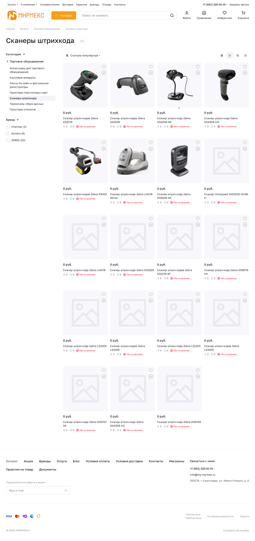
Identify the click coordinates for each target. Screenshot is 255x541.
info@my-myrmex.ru (202, 474)
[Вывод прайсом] (245, 55)
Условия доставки (129, 461)
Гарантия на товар (19, 469)
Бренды (45, 461)
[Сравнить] (104, 73)
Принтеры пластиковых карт (29, 92)
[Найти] (172, 15)
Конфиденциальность (220, 516)
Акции (28, 461)
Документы (47, 469)
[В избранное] (104, 67)
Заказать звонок (239, 4)
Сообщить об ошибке (236, 530)
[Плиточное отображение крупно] (221, 55)
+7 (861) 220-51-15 (214, 4)
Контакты (156, 461)
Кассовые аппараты (23, 77)
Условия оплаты (98, 461)
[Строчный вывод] (237, 55)
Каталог (12, 461)
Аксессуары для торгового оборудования (27, 70)
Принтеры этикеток (23, 109)
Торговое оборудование (27, 61)
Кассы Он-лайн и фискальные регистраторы (29, 85)
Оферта (244, 516)
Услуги (62, 461)
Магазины (176, 461)
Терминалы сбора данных (27, 103)
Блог (76, 461)
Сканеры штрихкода (23, 98)
